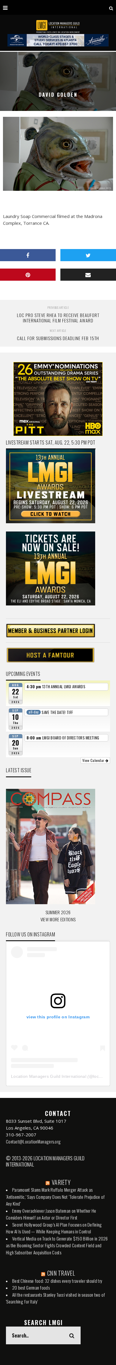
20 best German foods (31, 1287)
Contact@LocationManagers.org (33, 1141)
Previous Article (58, 307)
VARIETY (61, 1182)
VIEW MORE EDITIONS (58, 919)
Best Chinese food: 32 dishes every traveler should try (57, 1280)
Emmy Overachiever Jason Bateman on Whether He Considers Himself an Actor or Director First (51, 1214)
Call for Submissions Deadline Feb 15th (58, 338)
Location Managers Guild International (48, 1076)
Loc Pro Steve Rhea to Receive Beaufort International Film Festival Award (58, 318)
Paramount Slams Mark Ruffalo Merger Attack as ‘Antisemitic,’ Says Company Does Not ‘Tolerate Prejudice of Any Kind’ (55, 1196)
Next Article (58, 330)
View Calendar (93, 760)
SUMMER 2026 (58, 912)
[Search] (111, 7)
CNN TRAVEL (61, 1273)
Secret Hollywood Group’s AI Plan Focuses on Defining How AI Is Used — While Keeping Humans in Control (54, 1228)
